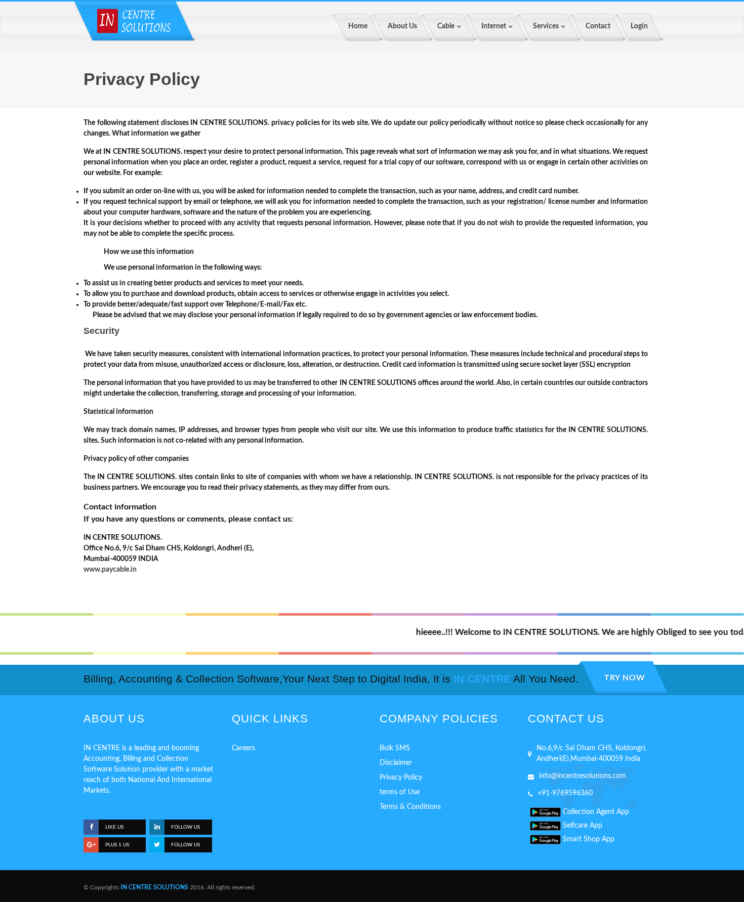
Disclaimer (396, 762)
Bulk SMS (395, 748)
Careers (243, 748)
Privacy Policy (401, 777)
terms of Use (400, 792)
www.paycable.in (110, 569)
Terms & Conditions (410, 806)
